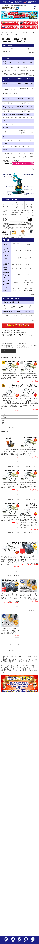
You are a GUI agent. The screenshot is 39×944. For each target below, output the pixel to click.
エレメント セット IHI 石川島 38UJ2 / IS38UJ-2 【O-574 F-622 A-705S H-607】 (10, 453)
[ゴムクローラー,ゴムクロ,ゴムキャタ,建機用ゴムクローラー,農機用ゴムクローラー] (29, 547)
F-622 (11, 67)
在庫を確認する (28, 532)
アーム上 (14, 132)
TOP (2, 33)
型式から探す (10, 33)
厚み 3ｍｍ (22, 117)
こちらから (6, 332)
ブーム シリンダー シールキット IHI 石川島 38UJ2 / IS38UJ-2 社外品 (28, 453)
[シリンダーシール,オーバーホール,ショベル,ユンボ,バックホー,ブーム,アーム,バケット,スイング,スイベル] (29, 443)
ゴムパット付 (28, 275)
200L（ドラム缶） (30, 307)
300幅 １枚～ (17, 288)
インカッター (26, 124)
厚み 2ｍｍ (14, 117)
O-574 (5, 67)
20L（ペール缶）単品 (6, 307)
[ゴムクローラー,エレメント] (10, 443)
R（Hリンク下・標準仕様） (22, 132)
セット (31, 67)
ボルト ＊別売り (28, 280)
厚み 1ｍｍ (6, 117)
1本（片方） (26, 49)
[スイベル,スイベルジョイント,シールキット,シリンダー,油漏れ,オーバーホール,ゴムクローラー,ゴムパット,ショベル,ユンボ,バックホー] (10, 547)
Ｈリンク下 (14, 140)
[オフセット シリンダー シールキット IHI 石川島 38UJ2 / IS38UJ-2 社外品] (10, 367)
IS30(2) (9, 34)
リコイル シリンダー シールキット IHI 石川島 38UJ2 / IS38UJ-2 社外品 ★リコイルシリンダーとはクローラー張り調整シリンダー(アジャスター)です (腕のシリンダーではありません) (10, 403)
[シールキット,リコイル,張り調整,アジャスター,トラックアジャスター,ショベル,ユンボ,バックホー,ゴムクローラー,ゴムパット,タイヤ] (29, 509)
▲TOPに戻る (30, 53)
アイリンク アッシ (10, 157)
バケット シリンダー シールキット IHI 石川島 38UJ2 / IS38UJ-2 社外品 (28, 486)
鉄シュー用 (28, 250)
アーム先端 (6, 140)
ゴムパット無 (16, 275)
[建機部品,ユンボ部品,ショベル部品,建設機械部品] (29, 585)
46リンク (16, 282)
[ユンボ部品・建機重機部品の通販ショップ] (10, 9)
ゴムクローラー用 (16, 250)
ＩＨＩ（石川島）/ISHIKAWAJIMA (25, 33)
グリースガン (28, 316)
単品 (28, 244)
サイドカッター (10, 124)
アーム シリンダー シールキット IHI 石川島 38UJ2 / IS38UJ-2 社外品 (28, 377)
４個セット (10, 89)
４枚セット (10, 103)
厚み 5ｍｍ (30, 117)
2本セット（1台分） (10, 49)
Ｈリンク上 (30, 132)
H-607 (25, 67)
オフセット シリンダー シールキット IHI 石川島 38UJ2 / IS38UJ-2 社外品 (10, 377)
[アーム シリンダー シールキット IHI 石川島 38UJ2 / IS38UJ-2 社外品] (29, 367)
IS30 (4, 34)
